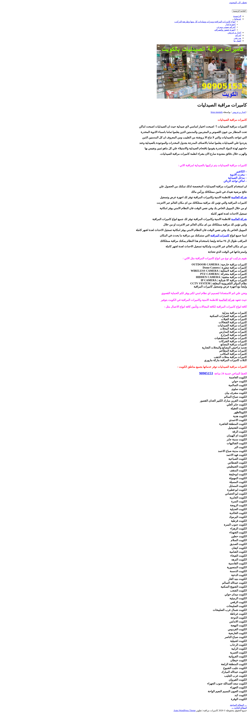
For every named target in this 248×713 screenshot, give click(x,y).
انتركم (238, 35)
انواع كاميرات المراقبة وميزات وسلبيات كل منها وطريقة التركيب (204, 21)
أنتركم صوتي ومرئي (226, 27)
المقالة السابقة (238, 705)
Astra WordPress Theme (185, 710)
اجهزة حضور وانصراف (224, 30)
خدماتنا (238, 19)
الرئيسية (237, 16)
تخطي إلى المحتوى (238, 2)
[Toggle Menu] (233, 19)
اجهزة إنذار (230, 24)
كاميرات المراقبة (219, 235)
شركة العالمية (239, 197)
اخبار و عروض (234, 32)
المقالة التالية (239, 708)
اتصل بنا (237, 40)
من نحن (237, 38)
